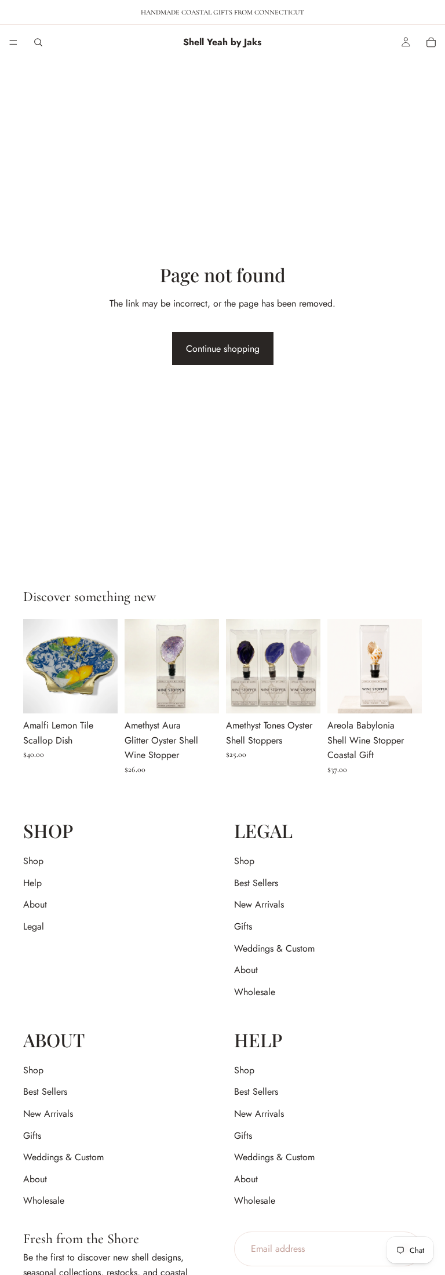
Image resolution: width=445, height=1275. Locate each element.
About (35, 905)
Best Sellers (256, 883)
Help (32, 883)
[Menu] (13, 42)
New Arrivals (259, 905)
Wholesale (254, 992)
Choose (109, 695)
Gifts (243, 926)
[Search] (38, 42)
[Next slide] (105, 666)
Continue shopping (223, 348)
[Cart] (431, 42)
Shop (33, 861)
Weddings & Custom (274, 948)
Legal (33, 926)
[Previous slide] (36, 666)
